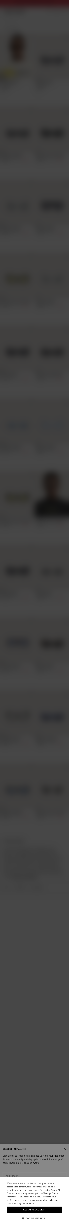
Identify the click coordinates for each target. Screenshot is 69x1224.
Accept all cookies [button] (34, 1209)
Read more (28, 1203)
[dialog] (34, 1200)
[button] (34, 1218)
